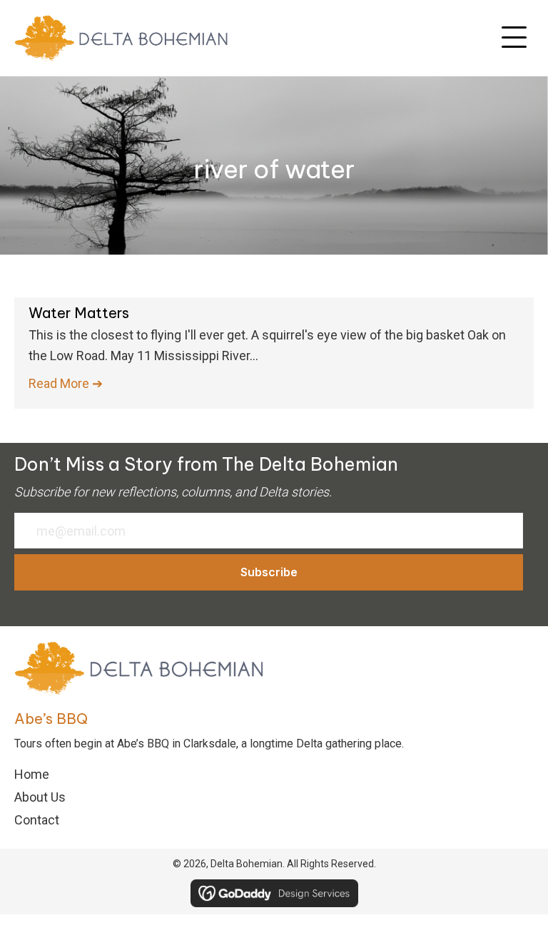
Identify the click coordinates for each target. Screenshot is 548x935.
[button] (514, 37)
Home (31, 774)
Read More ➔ (66, 383)
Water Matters (79, 313)
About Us (40, 797)
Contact (36, 819)
